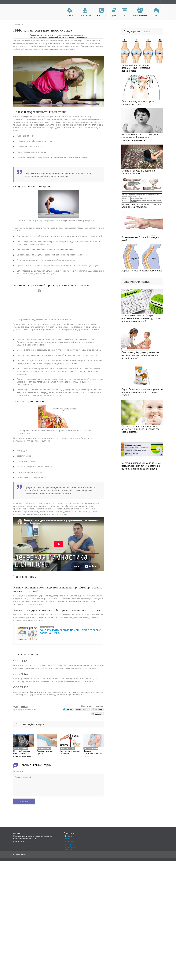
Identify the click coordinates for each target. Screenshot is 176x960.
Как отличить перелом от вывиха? (70, 752)
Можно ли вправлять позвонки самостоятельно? (138, 172)
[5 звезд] (24, 710)
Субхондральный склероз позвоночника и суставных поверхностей (135, 67)
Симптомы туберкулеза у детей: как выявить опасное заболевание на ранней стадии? (140, 355)
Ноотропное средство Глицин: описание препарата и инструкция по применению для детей (141, 318)
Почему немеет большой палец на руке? (140, 239)
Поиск (160, 1)
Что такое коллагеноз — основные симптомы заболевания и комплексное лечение (140, 137)
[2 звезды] (17, 710)
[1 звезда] (14, 710)
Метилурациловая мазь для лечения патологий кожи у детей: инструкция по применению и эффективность (141, 465)
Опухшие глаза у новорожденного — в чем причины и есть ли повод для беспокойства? (141, 429)
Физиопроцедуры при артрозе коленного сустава (137, 103)
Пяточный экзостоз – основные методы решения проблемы (22, 753)
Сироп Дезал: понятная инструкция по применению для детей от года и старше (142, 392)
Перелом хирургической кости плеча (92, 753)
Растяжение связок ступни (45, 752)
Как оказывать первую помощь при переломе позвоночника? (70, 631)
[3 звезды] (19, 710)
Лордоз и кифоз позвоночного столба (141, 270)
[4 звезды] (21, 710)
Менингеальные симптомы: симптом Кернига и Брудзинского (141, 205)
